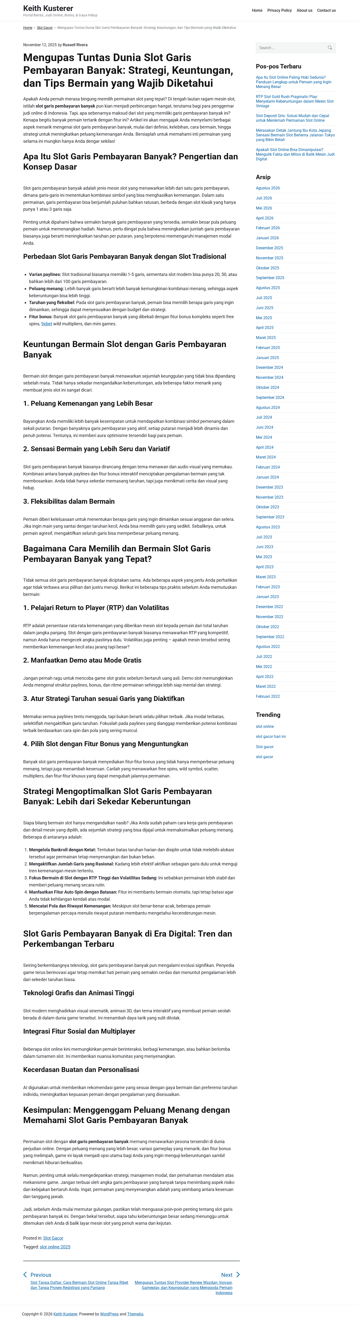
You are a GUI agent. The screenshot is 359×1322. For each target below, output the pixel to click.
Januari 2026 (267, 238)
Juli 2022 (264, 656)
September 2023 (270, 517)
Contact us (326, 10)
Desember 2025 (269, 248)
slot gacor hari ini (271, 736)
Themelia (135, 1314)
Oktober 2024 (267, 387)
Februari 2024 (268, 467)
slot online (265, 726)
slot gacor (264, 756)
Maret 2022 (266, 686)
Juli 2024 (264, 417)
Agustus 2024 (268, 407)
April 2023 (265, 567)
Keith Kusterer (65, 1314)
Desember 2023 (269, 487)
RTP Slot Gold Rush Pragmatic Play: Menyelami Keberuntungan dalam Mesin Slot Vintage (295, 101)
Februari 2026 (268, 228)
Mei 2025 (264, 318)
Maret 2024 (266, 457)
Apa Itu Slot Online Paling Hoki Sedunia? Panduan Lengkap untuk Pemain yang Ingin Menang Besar (293, 82)
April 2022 (265, 676)
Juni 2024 (264, 427)
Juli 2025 (264, 297)
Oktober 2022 (267, 626)
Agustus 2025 (268, 287)
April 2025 (265, 327)
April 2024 (265, 447)
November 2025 (269, 258)
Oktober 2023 (267, 507)
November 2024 (269, 377)
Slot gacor (265, 746)
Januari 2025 (267, 357)
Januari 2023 (267, 596)
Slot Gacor (53, 1238)
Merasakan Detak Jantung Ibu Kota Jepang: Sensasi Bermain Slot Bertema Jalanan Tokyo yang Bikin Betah (295, 135)
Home (257, 10)
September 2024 (270, 397)
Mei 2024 (264, 437)
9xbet (46, 323)
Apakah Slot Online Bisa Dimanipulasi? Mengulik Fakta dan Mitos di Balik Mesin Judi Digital (295, 154)
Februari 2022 (268, 696)
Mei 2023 (264, 557)
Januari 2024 (267, 477)
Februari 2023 (268, 587)
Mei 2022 (264, 666)
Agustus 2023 (268, 527)
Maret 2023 (266, 577)
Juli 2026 (264, 198)
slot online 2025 (55, 1246)
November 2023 (269, 497)
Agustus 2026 (268, 188)
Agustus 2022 (268, 646)
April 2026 (265, 218)
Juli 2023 (264, 537)
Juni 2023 (264, 547)
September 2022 (270, 636)
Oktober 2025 (267, 268)
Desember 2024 (269, 367)
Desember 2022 (269, 606)
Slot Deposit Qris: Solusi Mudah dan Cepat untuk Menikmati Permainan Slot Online (292, 118)
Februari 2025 (268, 347)
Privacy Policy (279, 10)
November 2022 (269, 616)
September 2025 (270, 277)
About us (304, 10)
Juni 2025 (264, 308)
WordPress (109, 1314)
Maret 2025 (266, 337)
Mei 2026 (264, 208)
